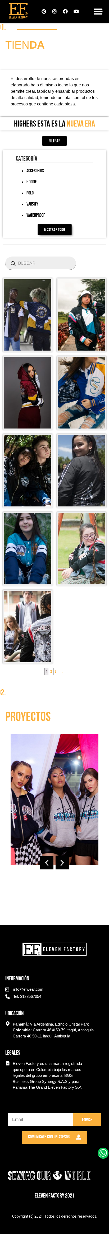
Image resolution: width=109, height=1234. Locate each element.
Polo (30, 192)
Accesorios (35, 170)
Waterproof (35, 215)
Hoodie (31, 181)
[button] (98, 11)
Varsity (32, 204)
